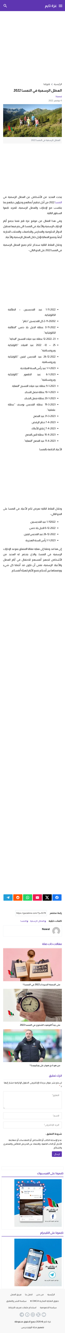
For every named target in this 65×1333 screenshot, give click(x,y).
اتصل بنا (28, 1294)
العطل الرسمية (37, 921)
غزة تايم (51, 6)
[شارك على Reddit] (18, 897)
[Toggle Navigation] (60, 5)
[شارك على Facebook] (57, 897)
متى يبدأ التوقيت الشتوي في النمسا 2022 (40, 1025)
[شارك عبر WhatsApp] (27, 897)
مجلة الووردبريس (29, 1327)
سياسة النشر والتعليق (16, 1301)
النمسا (58, 202)
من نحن (40, 1294)
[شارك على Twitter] (47, 897)
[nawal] (56, 931)
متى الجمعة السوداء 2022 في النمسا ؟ (41, 984)
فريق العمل (15, 1294)
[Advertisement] (32, 46)
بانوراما (47, 84)
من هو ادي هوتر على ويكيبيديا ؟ (45, 1065)
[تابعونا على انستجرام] (32, 1314)
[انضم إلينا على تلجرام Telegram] (21, 1314)
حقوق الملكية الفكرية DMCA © (44, 1301)
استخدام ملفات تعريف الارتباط (22, 1307)
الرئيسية (51, 1294)
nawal (59, 96)
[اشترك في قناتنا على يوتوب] (43, 1314)
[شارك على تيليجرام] (8, 897)
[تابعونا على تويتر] (38, 1314)
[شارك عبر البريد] (37, 897)
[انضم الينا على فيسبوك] (27, 1314)
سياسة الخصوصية (48, 1307)
